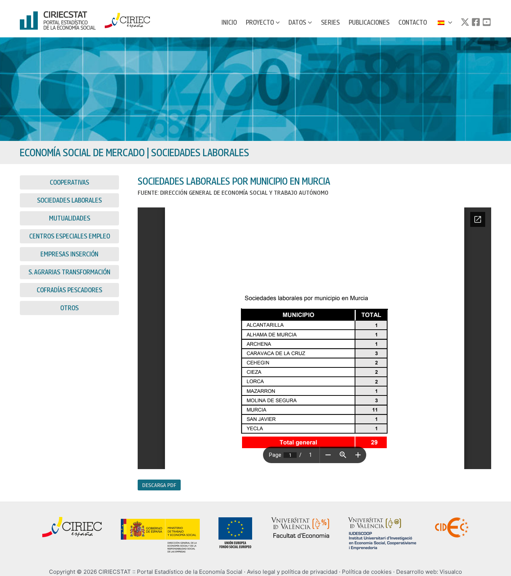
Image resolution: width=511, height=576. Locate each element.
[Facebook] (475, 22)
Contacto (412, 22)
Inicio (229, 22)
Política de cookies (367, 571)
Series (330, 22)
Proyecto (260, 22)
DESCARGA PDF (159, 484)
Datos (297, 22)
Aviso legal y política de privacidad (292, 571)
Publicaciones (369, 22)
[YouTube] (486, 22)
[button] (277, 22)
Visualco (451, 571)
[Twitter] (464, 22)
